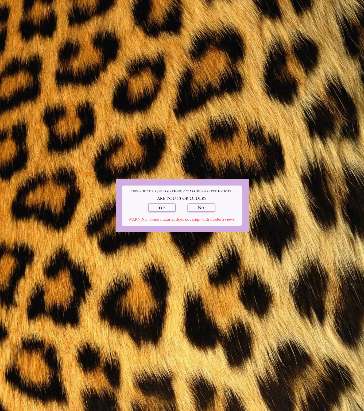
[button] (162, 208)
